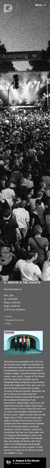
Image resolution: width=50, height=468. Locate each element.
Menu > (40, 5)
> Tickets (8, 316)
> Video (7, 323)
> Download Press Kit (14, 320)
